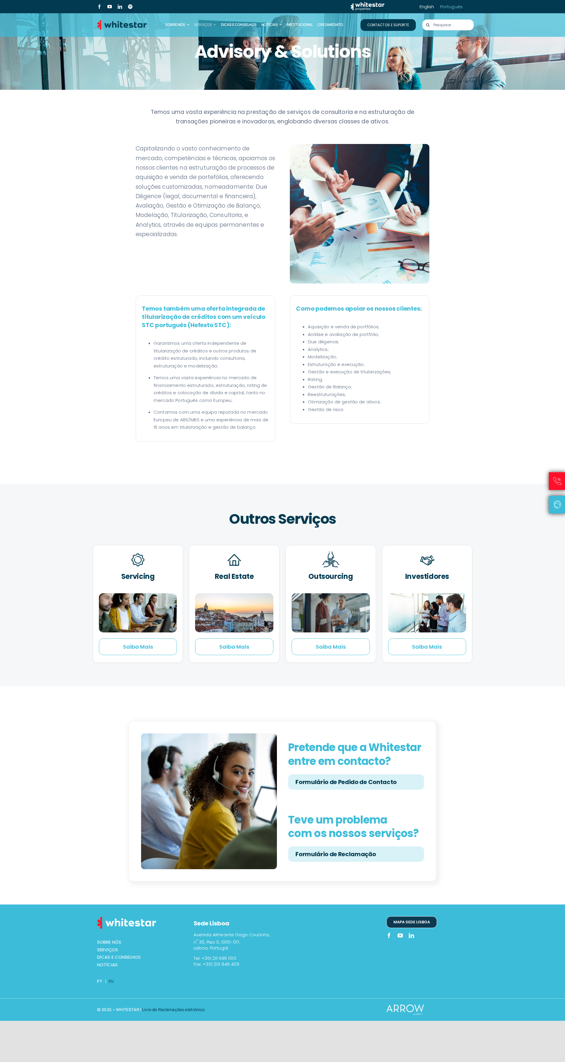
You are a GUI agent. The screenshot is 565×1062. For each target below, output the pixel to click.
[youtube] (109, 6)
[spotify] (130, 6)
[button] (356, 782)
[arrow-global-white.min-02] (408, 1007)
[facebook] (99, 6)
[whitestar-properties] (367, 4)
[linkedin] (120, 6)
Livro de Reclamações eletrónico (173, 1009)
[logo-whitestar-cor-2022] (122, 22)
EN (111, 981)
